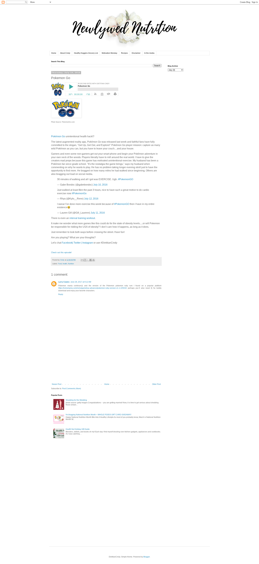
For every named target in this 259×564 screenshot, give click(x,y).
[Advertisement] (106, 360)
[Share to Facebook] (90, 260)
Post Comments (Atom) (71, 388)
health (65, 264)
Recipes (124, 53)
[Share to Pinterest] (93, 260)
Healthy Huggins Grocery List (86, 53)
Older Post (156, 384)
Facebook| (68, 242)
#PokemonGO (125, 179)
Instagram (87, 242)
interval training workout (82, 218)
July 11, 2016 (98, 212)
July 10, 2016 (100, 184)
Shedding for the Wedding (76, 400)
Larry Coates (64, 282)
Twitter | (78, 242)
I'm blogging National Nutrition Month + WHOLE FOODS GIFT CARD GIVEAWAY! (98, 415)
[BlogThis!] (84, 260)
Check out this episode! (61, 252)
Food (60, 264)
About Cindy (65, 53)
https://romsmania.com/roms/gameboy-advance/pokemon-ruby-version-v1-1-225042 (92, 288)
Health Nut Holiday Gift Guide (78, 429)
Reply (60, 294)
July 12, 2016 (91, 198)
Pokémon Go (58, 136)
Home (53, 53)
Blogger (146, 557)
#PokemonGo (79, 193)
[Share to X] (87, 260)
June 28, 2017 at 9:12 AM (80, 282)
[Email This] (82, 260)
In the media (149, 53)
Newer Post (56, 384)
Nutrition (71, 264)
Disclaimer (136, 53)
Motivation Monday (109, 53)
